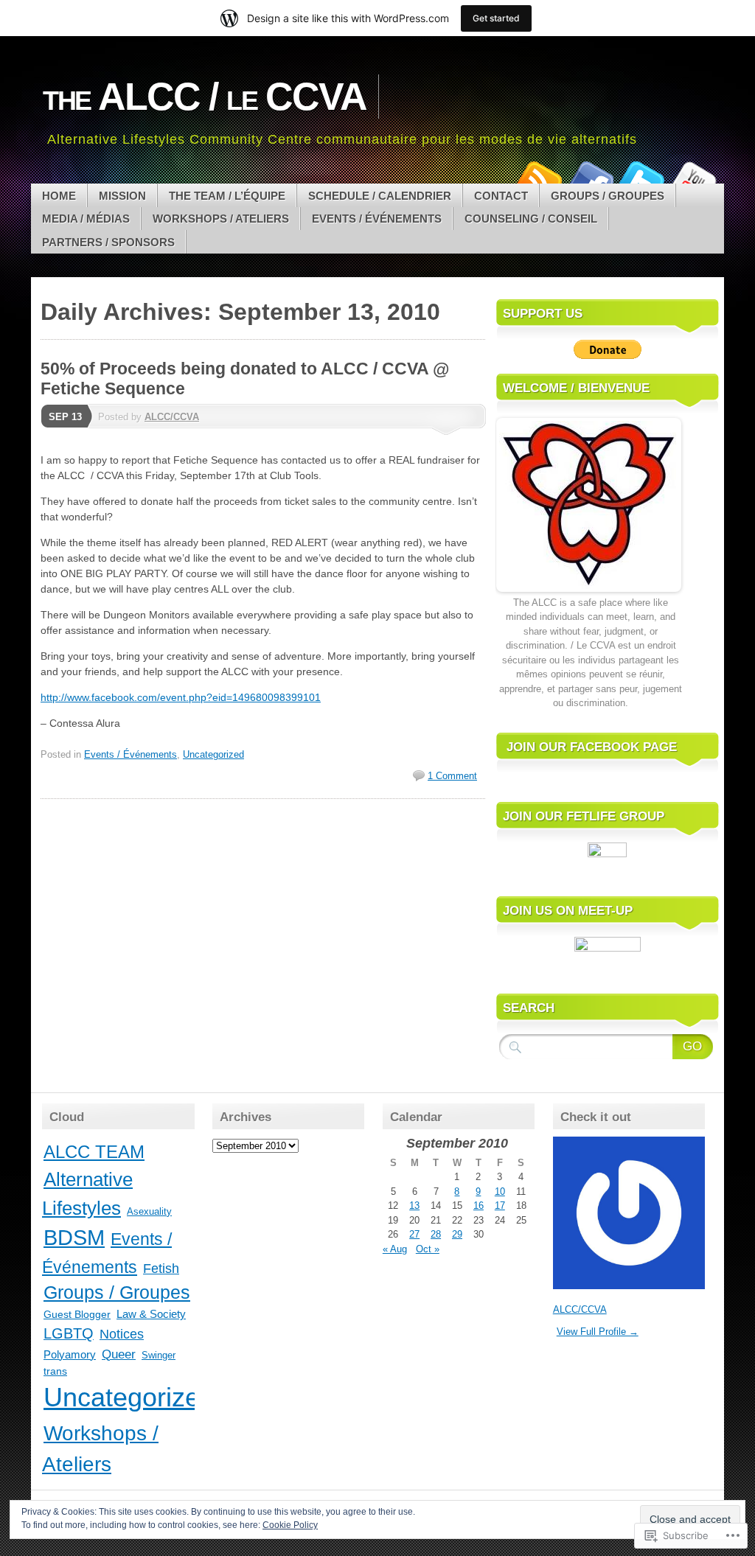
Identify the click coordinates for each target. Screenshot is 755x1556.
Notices (122, 1334)
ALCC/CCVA (172, 416)
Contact (501, 195)
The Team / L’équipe (227, 195)
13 (414, 1205)
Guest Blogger (77, 1314)
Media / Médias (86, 218)
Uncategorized (213, 754)
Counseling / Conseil (531, 218)
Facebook (589, 178)
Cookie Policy (290, 1525)
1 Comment (452, 775)
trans (55, 1371)
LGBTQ (69, 1333)
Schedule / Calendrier (379, 195)
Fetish (161, 1268)
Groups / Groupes (607, 195)
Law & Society (151, 1314)
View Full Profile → (598, 1331)
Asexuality (149, 1211)
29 (457, 1234)
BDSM (74, 1237)
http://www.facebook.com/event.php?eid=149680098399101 (181, 697)
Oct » (427, 1249)
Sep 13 (65, 416)
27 (414, 1234)
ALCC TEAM (94, 1152)
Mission (122, 195)
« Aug (395, 1249)
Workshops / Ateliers (221, 218)
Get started (496, 18)
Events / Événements (377, 218)
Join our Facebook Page (592, 747)
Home (59, 195)
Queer (119, 1354)
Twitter (641, 178)
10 (500, 1191)
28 (436, 1234)
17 (500, 1205)
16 (478, 1205)
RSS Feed (538, 178)
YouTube (693, 178)
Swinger (158, 1355)
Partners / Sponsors (108, 242)
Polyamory (70, 1355)
